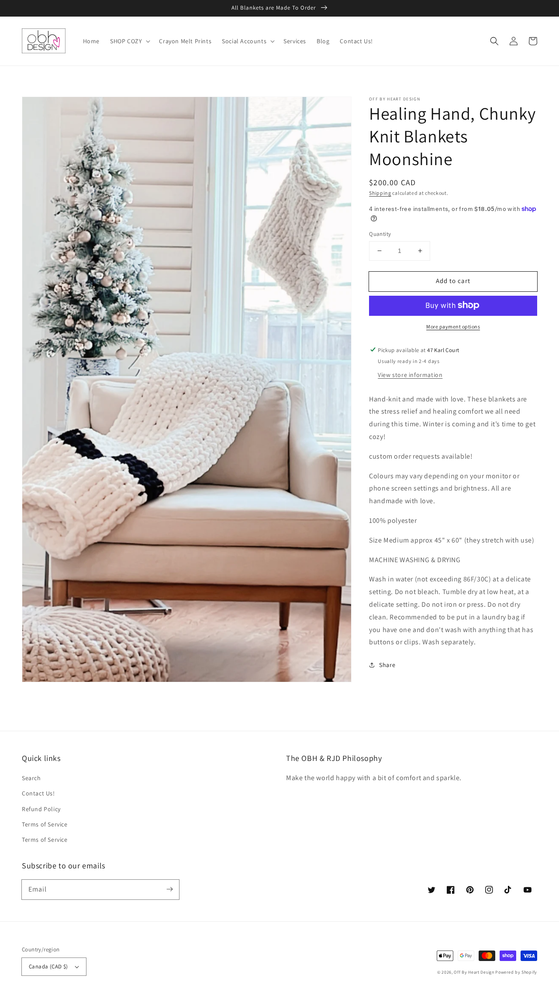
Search (31, 778)
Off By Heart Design (474, 972)
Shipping (380, 193)
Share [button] (387, 665)
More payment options (453, 326)
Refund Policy (41, 809)
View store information (410, 374)
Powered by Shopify (516, 972)
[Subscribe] (169, 889)
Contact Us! (38, 793)
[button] (494, 41)
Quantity (380, 234)
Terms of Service (45, 824)
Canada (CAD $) (48, 966)
